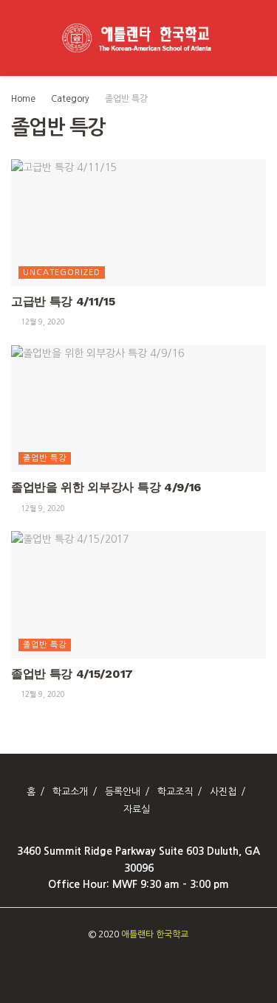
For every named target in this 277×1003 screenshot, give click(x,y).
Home (23, 98)
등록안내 (122, 791)
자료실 (136, 809)
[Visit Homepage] (138, 38)
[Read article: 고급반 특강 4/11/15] (138, 223)
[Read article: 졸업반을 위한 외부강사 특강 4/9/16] (138, 409)
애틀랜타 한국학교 (154, 934)
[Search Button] (259, 38)
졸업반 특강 (126, 98)
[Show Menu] (17, 38)
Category (70, 98)
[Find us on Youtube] (143, 965)
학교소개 (70, 791)
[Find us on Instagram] (126, 965)
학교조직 (175, 791)
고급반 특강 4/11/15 (63, 301)
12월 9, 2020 (41, 321)
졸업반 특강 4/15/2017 (72, 674)
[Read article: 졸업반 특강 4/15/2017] (138, 595)
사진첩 (223, 791)
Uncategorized (61, 272)
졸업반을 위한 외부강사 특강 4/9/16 (106, 487)
